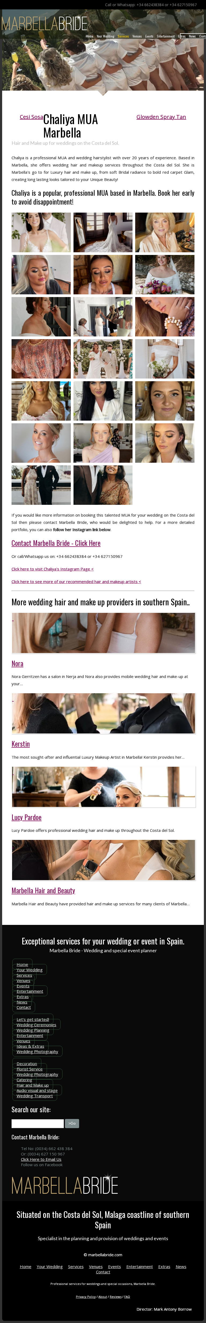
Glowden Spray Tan (161, 116)
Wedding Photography (37, 1051)
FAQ (127, 1297)
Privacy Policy (86, 1297)
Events (149, 36)
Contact (24, 1007)
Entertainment (166, 36)
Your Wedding (105, 36)
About (102, 1297)
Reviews (116, 1297)
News (192, 36)
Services (123, 36)
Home (89, 36)
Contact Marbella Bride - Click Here (56, 543)
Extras (182, 36)
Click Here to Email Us (41, 1159)
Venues (137, 36)
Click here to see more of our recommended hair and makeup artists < (76, 581)
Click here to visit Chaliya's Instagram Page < (53, 569)
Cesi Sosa (31, 116)
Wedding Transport (35, 1095)
